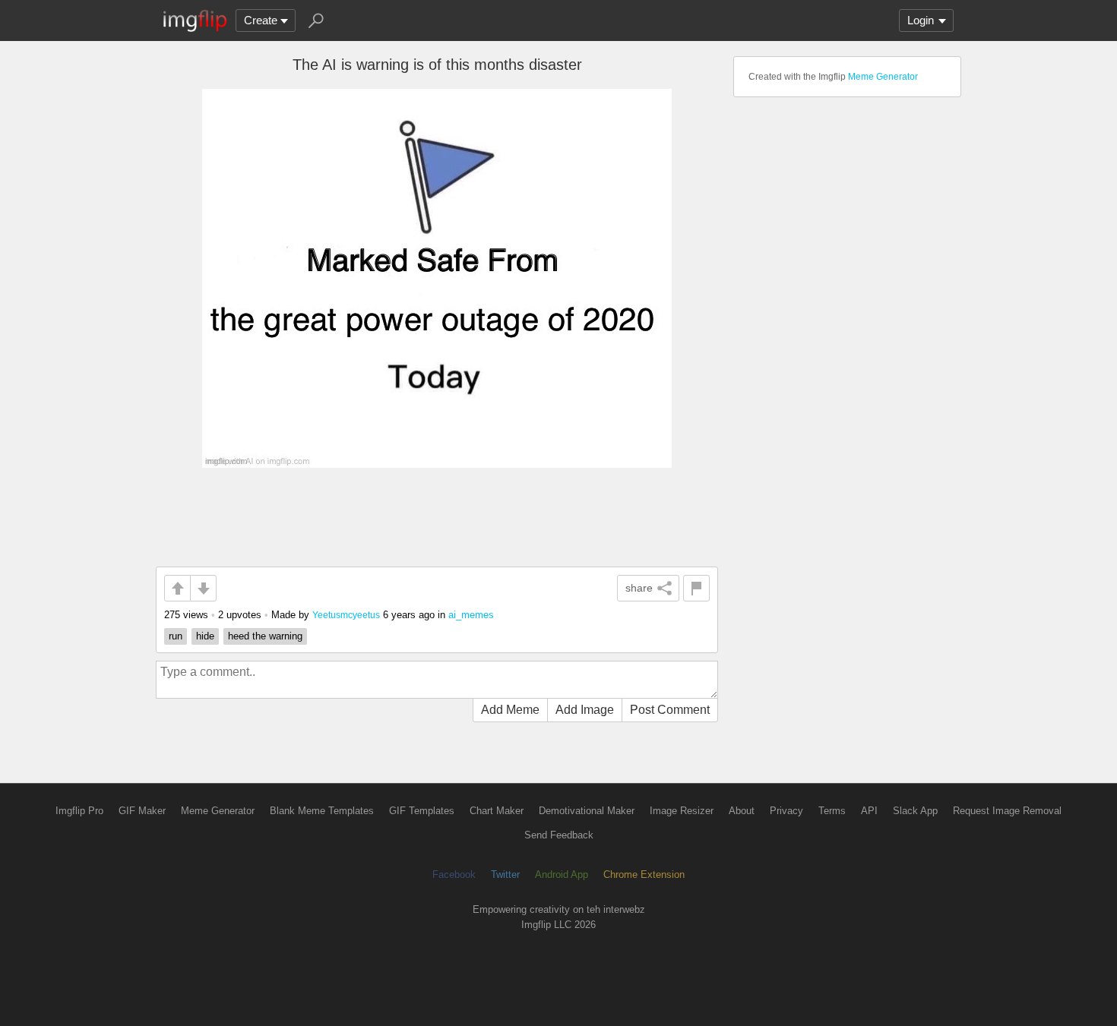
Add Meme (510, 709)
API (869, 810)
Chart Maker (497, 810)
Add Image (584, 709)
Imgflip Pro (79, 810)
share (639, 588)
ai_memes (471, 614)
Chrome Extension (644, 874)
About (742, 810)
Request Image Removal (1007, 810)
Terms (832, 810)
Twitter (505, 874)
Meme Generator (883, 76)
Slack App (915, 810)
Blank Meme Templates (322, 810)
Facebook (454, 874)
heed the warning (265, 636)
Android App (561, 874)
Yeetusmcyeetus (346, 615)
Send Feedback (558, 835)
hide (205, 636)
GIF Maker (142, 810)
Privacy (786, 810)
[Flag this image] (696, 588)
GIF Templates (421, 810)
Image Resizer (682, 810)
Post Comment (670, 709)
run (175, 636)
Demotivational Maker (586, 810)
